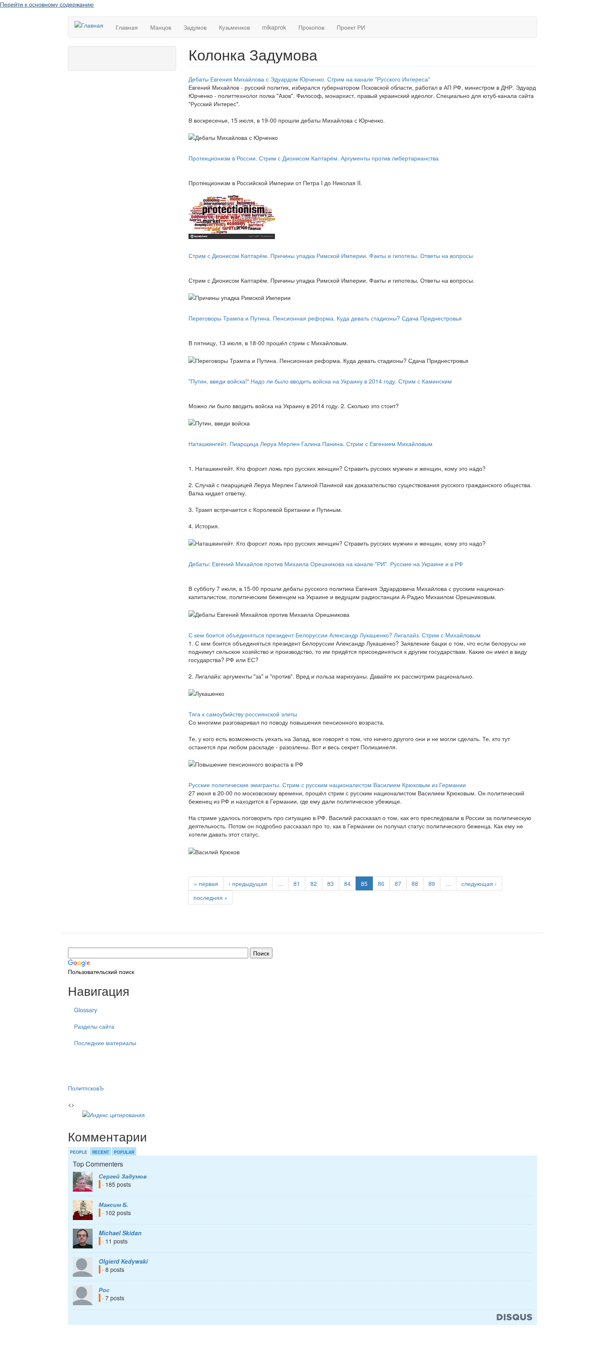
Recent (100, 1152)
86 (381, 883)
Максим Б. (113, 1204)
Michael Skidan (120, 1233)
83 (330, 883)
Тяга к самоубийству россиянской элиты (242, 714)
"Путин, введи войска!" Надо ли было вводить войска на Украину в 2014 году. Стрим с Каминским (320, 381)
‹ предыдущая (247, 883)
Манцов (160, 27)
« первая (206, 883)
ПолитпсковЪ (86, 1088)
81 (296, 883)
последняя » (210, 897)
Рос (104, 1289)
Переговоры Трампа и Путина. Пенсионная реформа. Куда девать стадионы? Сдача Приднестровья (325, 318)
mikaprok (274, 27)
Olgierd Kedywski (123, 1261)
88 (415, 883)
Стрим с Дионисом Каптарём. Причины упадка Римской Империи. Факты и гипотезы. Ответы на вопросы (330, 255)
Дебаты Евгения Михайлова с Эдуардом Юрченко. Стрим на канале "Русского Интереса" (309, 79)
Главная (127, 27)
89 (431, 883)
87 (398, 883)
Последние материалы (105, 1043)
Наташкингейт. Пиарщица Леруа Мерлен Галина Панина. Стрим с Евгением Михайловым (310, 443)
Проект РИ (351, 27)
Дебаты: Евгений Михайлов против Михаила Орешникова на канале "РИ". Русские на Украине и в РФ (325, 564)
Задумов (195, 27)
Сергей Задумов (123, 1176)
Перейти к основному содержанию (47, 4)
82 (313, 883)
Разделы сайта (94, 1026)
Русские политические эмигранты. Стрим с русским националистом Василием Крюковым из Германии (327, 785)
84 (347, 883)
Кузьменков (234, 27)
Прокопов (311, 27)
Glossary (85, 1010)
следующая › (479, 883)
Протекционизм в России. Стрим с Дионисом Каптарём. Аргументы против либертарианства (313, 158)
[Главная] (91, 24)
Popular (124, 1152)
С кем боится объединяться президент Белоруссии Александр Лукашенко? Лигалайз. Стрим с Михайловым (334, 635)
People (78, 1152)
